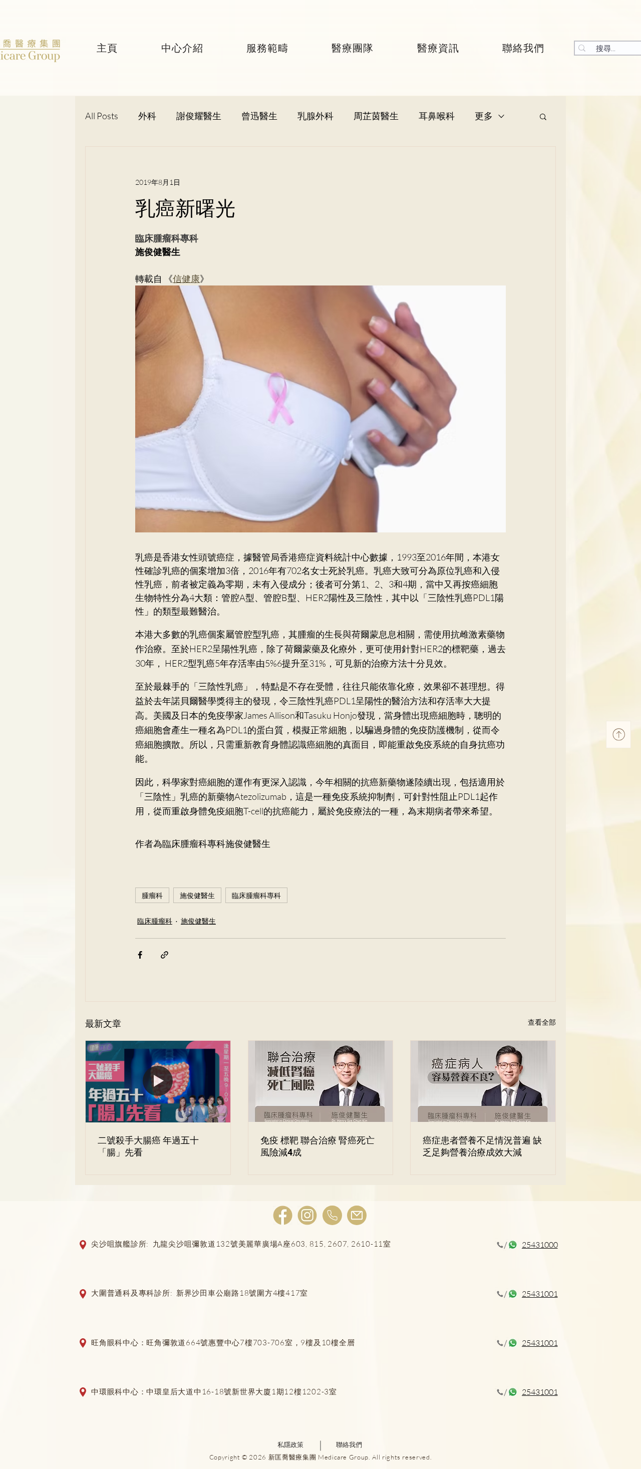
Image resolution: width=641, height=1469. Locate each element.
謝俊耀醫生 (198, 115)
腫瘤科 (152, 895)
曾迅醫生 (259, 115)
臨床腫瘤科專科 (256, 895)
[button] (543, 116)
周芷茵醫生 (376, 115)
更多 (484, 115)
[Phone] (332, 1215)
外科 (147, 115)
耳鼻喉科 (437, 115)
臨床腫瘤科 (154, 921)
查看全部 (542, 1022)
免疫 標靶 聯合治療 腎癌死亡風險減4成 (317, 1146)
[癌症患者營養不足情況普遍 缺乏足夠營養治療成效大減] (483, 1081)
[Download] (618, 734)
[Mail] (357, 1215)
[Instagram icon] (307, 1215)
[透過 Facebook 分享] (140, 955)
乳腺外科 (315, 115)
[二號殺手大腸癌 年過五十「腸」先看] (158, 1081)
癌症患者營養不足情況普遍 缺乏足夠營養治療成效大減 (482, 1146)
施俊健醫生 (197, 895)
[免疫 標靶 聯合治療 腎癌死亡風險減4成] (320, 1081)
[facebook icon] (282, 1215)
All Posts (101, 115)
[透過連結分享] (164, 955)
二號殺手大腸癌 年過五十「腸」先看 (148, 1146)
